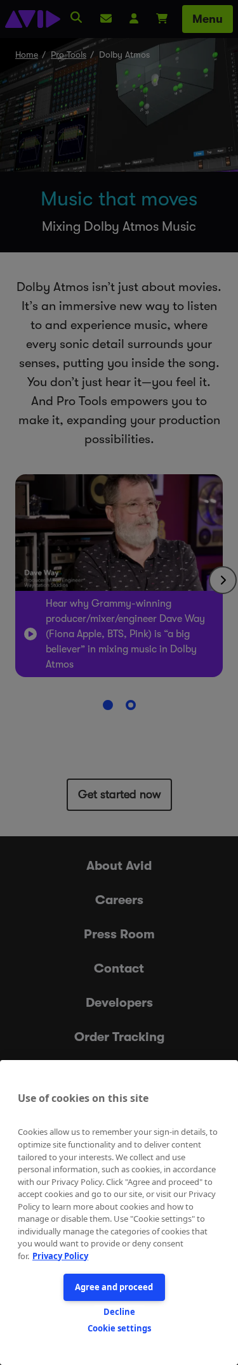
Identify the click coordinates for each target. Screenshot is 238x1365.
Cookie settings (119, 1328)
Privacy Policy (60, 1256)
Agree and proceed (114, 1287)
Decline (119, 1311)
